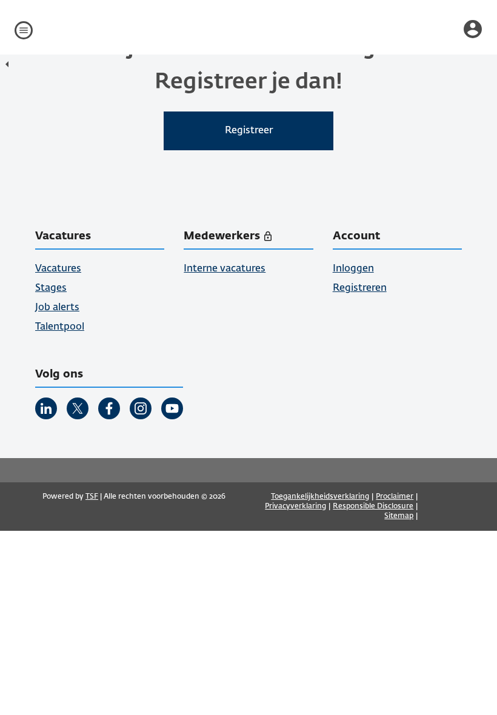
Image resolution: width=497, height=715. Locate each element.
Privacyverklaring (295, 506)
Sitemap (398, 516)
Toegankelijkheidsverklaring (320, 497)
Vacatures (58, 269)
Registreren (360, 288)
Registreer (249, 131)
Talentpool (59, 327)
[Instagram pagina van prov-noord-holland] (141, 408)
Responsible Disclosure (373, 506)
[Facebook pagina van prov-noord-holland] (109, 408)
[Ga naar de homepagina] (9, 65)
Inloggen (353, 269)
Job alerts (57, 308)
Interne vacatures (224, 269)
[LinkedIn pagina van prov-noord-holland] (46, 408)
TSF (91, 497)
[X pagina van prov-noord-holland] (77, 408)
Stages (51, 288)
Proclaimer (394, 497)
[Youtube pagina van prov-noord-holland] (172, 408)
